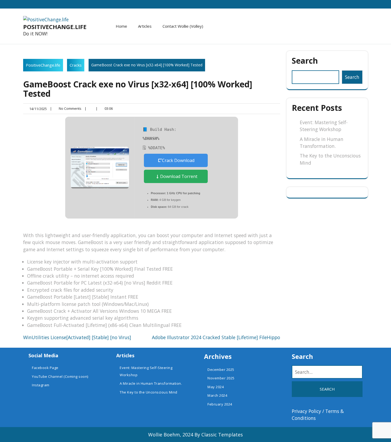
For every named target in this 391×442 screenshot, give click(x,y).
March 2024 (217, 395)
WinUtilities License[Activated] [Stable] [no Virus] (77, 337)
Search (305, 60)
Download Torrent (178, 176)
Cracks (76, 65)
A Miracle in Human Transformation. (151, 383)
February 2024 (219, 404)
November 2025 (221, 378)
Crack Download (178, 160)
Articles (145, 26)
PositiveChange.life (54, 27)
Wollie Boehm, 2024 (170, 434)
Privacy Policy (306, 411)
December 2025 (220, 369)
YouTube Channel (47, 376)
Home (121, 26)
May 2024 (215, 386)
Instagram (40, 385)
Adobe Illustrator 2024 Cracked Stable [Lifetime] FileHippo (216, 337)
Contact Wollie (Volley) (183, 26)
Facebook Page (45, 367)
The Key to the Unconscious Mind (148, 392)
